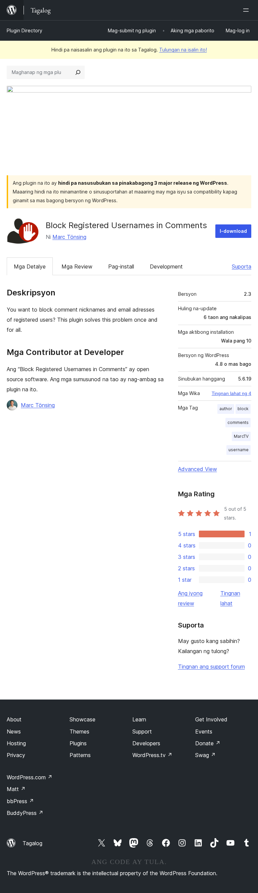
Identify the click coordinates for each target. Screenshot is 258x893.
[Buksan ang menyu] (247, 10)
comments (238, 422)
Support (142, 731)
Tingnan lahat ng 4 (231, 393)
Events (203, 731)
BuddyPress (25, 813)
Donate (207, 743)
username (238, 449)
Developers (146, 743)
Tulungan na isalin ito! (183, 49)
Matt (16, 789)
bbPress (20, 801)
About (14, 719)
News (14, 731)
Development (166, 266)
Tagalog (32, 843)
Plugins (78, 743)
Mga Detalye (30, 266)
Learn (139, 719)
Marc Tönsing (69, 237)
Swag (205, 755)
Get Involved (211, 719)
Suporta (241, 266)
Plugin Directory (24, 30)
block (243, 408)
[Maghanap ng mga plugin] (78, 72)
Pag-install (121, 266)
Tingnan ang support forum (211, 666)
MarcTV (241, 436)
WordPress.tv (152, 755)
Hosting (16, 743)
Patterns (80, 755)
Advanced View (197, 469)
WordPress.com (29, 777)
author (225, 408)
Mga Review (76, 266)
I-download (233, 231)
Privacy (16, 755)
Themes (79, 731)
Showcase (82, 719)
